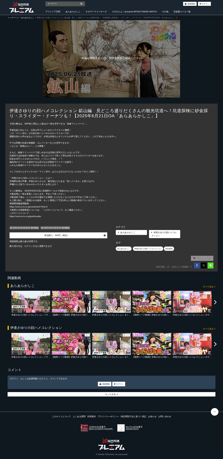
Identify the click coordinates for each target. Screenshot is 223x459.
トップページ (13, 18)
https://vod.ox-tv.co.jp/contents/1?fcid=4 (28, 206)
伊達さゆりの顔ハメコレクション (164, 234)
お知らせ (152, 416)
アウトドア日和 (53, 11)
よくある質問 (79, 416)
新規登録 (191, 4)
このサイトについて (61, 416)
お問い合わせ (164, 416)
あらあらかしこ (73, 11)
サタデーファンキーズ (96, 11)
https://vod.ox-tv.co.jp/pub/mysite (25, 216)
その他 (165, 11)
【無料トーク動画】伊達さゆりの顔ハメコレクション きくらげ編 (164, 315)
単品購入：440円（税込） (56, 235)
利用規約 (91, 416)
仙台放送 (169, 249)
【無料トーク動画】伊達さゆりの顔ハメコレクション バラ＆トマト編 (86, 315)
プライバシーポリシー (108, 416)
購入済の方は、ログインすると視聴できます (31, 246)
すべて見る (208, 286)
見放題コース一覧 (182, 11)
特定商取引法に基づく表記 (133, 416)
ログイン (205, 4)
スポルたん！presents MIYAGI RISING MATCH (134, 11)
